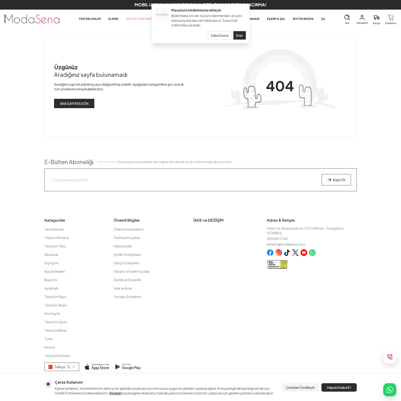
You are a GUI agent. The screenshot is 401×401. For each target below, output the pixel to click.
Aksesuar (51, 254)
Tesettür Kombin (57, 355)
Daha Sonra (219, 35)
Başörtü (50, 280)
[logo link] (32, 18)
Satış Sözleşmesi (126, 263)
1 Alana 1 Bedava (56, 237)
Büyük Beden (54, 271)
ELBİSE (113, 19)
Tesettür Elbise (55, 330)
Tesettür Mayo (55, 296)
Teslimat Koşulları (127, 237)
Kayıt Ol (339, 180)
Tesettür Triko (55, 246)
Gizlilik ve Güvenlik (127, 280)
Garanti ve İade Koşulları (132, 271)
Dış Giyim (51, 263)
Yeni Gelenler (54, 229)
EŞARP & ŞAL (276, 19)
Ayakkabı (51, 288)
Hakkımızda (123, 246)
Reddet (115, 393)
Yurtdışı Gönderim (127, 296)
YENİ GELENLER (90, 19)
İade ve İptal (123, 288)
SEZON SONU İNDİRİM (141, 19)
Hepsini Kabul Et (339, 387)
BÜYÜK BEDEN (303, 19)
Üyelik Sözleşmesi (127, 254)
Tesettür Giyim (55, 322)
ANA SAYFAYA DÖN (74, 103)
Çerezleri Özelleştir (300, 387)
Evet (239, 35)
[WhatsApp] (389, 389)
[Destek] (389, 357)
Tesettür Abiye (55, 305)
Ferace (49, 347)
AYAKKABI (252, 19)
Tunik (48, 339)
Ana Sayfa (52, 313)
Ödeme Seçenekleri (129, 229)
